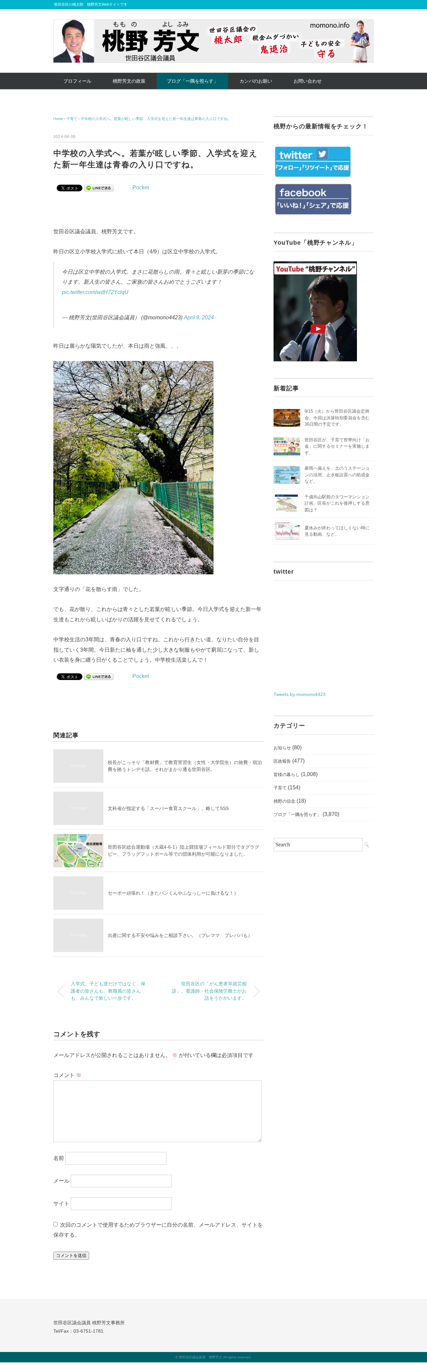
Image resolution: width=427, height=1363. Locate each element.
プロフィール (77, 81)
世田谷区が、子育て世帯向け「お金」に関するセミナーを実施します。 (337, 446)
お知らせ (282, 747)
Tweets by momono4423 (300, 694)
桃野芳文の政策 (129, 81)
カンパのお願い (256, 81)
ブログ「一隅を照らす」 (192, 81)
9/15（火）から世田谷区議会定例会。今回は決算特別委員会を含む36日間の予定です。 (337, 418)
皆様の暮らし (287, 774)
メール (61, 1180)
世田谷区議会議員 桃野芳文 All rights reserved (215, 1357)
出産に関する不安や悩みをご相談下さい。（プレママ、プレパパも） (180, 935)
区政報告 (282, 761)
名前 (58, 1158)
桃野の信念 (284, 801)
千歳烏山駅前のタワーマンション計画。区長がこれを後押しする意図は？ (337, 503)
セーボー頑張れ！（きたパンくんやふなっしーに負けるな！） (173, 893)
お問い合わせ (308, 81)
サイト (61, 1203)
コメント (67, 1075)
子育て (280, 787)
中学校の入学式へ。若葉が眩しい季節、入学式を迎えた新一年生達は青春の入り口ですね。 (156, 119)
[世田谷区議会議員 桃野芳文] (213, 24)
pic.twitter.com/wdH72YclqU (95, 292)
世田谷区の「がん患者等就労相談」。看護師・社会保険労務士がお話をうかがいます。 (209, 991)
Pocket (140, 187)
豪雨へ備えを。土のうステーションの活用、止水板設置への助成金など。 (337, 475)
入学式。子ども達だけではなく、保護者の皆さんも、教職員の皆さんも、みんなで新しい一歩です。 (108, 991)
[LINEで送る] (98, 187)
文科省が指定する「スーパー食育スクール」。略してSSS (168, 808)
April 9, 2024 (199, 317)
